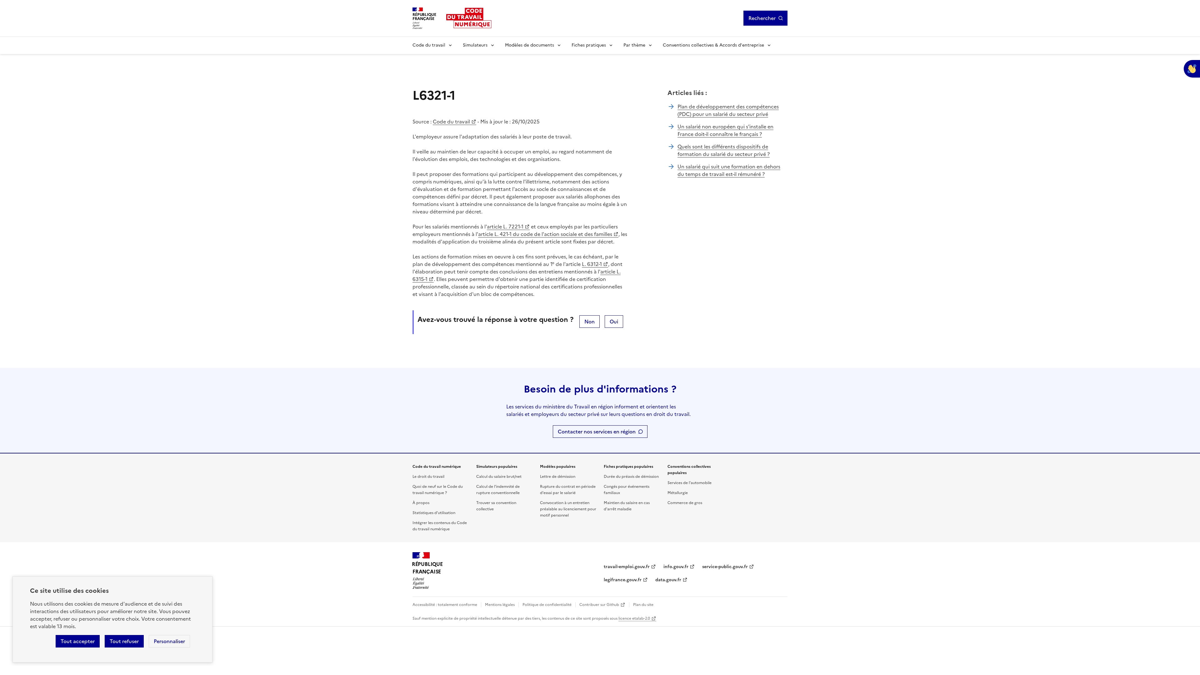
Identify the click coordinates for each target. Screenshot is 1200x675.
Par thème (634, 45)
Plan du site (643, 605)
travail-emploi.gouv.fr (627, 566)
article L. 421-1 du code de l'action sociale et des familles (545, 234)
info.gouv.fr (675, 566)
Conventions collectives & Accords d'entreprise (713, 45)
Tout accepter (78, 641)
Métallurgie (678, 493)
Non (589, 321)
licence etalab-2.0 (634, 618)
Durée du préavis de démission (631, 476)
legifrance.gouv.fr (623, 580)
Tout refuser (124, 641)
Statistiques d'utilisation (433, 513)
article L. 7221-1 (505, 226)
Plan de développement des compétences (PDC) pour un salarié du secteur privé (728, 110)
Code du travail (428, 45)
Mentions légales (500, 605)
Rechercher (762, 18)
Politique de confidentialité (547, 605)
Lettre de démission (557, 476)
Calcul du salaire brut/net (499, 476)
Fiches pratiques (589, 45)
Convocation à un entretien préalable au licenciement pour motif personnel (568, 509)
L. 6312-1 (592, 264)
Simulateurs (475, 45)
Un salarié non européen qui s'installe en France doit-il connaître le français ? (725, 130)
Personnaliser (169, 641)
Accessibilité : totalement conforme (444, 605)
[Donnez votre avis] (1192, 69)
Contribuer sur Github (599, 605)
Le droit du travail (428, 476)
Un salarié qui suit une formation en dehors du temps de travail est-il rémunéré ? (729, 170)
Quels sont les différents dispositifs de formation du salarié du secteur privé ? (724, 150)
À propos (420, 503)
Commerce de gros (685, 503)
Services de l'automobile (690, 483)
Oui (614, 321)
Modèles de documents (529, 45)
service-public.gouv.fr (725, 566)
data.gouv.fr (668, 580)
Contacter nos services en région (597, 431)
